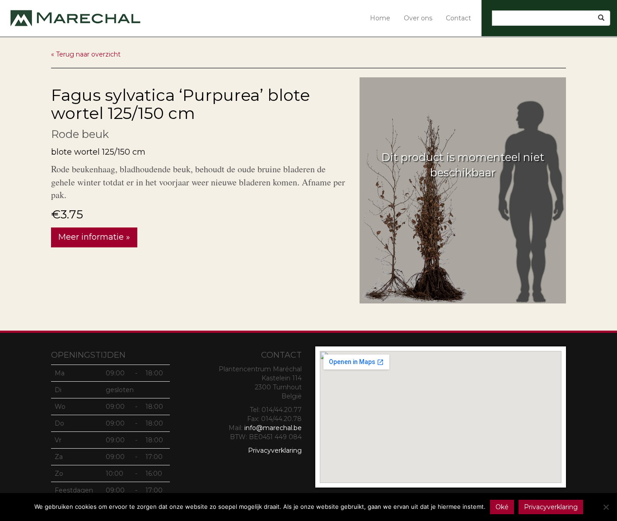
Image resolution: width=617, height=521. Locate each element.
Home (380, 18)
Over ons (418, 18)
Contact (458, 18)
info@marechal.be (273, 428)
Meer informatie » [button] (94, 237)
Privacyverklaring (275, 450)
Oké (502, 507)
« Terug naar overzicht (86, 54)
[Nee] (605, 507)
